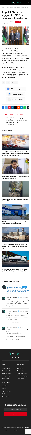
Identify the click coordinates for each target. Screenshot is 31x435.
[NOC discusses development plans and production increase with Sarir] (15, 212)
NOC (12, 82)
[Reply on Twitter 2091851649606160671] (7, 323)
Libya (8, 82)
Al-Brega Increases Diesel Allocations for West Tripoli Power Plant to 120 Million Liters (14, 246)
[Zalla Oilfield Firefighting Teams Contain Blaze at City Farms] (15, 189)
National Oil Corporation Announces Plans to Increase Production (15, 177)
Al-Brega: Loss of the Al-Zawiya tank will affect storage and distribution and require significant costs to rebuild (15, 153)
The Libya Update (11, 297)
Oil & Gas (18, 21)
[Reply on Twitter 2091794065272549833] (7, 339)
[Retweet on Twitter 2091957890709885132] (10, 306)
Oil (16, 82)
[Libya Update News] (15, 2)
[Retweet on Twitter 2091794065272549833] (10, 339)
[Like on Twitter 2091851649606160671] (13, 323)
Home (3, 7)
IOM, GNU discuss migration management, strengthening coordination (9, 120)
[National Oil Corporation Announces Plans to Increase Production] (15, 166)
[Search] (26, 3)
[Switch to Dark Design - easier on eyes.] (28, 2)
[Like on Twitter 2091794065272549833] (13, 339)
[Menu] (3, 3)
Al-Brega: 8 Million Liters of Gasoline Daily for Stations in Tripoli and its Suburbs (15, 270)
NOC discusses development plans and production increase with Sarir (14, 223)
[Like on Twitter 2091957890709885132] (13, 306)
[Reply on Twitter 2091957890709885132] (7, 306)
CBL (3, 82)
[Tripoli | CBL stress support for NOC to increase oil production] (15, 35)
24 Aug (8, 299)
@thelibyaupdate (24, 297)
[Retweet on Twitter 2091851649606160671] (10, 323)
